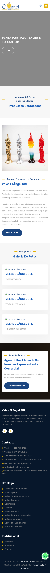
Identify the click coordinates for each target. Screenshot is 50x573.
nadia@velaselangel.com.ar (17, 467)
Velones (8, 507)
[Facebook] (4, 431)
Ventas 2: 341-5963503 (15, 452)
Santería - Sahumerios (15, 523)
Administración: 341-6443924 (18, 455)
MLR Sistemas (28, 561)
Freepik (25, 568)
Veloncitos (9, 504)
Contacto (9, 549)
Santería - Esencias (14, 526)
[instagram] (10, 431)
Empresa (8, 541)
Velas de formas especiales (17, 515)
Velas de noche (11, 500)
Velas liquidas (11, 492)
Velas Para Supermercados (17, 496)
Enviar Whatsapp (17, 386)
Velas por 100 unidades (15, 488)
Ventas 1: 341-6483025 (14, 448)
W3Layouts (38, 565)
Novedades (10, 545)
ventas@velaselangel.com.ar (18, 463)
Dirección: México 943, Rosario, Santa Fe (22, 459)
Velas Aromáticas (13, 519)
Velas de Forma (11, 511)
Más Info (10, 232)
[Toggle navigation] (46, 6)
